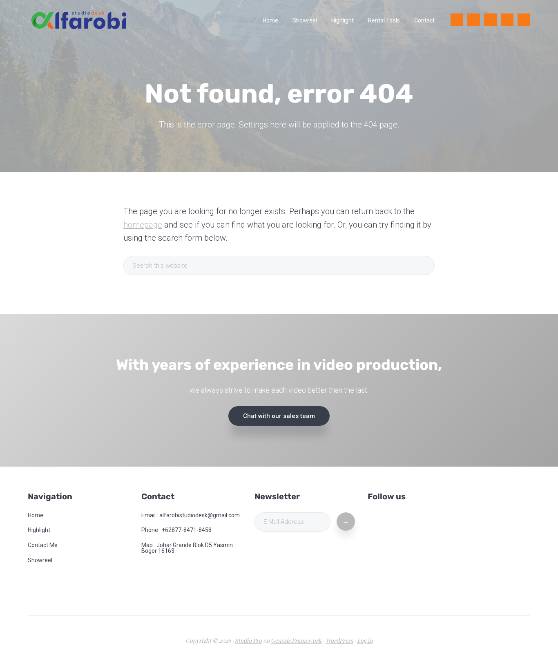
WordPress (339, 640)
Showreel (40, 560)
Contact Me (43, 545)
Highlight (39, 530)
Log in (365, 640)
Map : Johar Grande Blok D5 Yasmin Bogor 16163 (187, 548)
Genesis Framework (296, 640)
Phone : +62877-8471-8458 (176, 530)
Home (35, 515)
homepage (142, 225)
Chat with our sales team (279, 416)
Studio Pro (248, 640)
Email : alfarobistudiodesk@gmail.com (190, 515)
